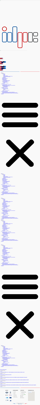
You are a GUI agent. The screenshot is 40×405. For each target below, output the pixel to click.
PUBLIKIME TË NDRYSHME (5, 213)
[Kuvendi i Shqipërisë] (6, 393)
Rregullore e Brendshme (5, 75)
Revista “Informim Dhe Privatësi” (6, 215)
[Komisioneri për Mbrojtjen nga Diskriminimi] (6, 398)
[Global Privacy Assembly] (10, 392)
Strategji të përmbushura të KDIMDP (6, 80)
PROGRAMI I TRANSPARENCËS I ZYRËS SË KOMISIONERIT (8, 217)
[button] (20, 134)
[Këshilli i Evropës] (10, 398)
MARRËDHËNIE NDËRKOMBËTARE (6, 186)
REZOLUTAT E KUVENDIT (5, 78)
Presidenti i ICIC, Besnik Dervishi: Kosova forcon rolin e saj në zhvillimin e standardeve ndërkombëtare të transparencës (13, 377)
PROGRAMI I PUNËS (4, 204)
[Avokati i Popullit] (6, 395)
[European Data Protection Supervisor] (10, 400)
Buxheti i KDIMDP (5, 182)
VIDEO (3, 90)
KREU (2, 173)
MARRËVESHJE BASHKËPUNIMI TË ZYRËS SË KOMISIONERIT (8, 85)
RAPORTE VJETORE (4, 203)
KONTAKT (2, 241)
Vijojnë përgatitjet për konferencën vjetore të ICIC (5, 374)
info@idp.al (22, 395)
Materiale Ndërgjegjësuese (5, 189)
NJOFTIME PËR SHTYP (4, 185)
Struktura (4, 199)
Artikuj (4, 89)
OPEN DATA (2, 93)
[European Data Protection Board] (6, 400)
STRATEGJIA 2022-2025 (4, 205)
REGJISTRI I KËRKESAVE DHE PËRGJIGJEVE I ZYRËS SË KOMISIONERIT (9, 92)
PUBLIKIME (3, 83)
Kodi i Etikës (4, 202)
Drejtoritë (4, 200)
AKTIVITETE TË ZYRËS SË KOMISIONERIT (6, 84)
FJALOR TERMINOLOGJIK (5, 216)
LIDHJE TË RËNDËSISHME (5, 87)
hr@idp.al (22, 396)
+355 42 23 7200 (23, 393)
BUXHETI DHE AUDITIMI (5, 81)
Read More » (1, 373)
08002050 (25, 394)
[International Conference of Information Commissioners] (10, 395)
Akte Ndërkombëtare (5, 187)
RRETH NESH (3, 174)
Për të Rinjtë (4, 214)
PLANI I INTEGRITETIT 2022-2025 (5, 228)
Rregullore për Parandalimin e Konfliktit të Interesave (8, 201)
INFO (1, 184)
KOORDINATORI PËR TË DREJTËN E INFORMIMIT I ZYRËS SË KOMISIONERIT (10, 218)
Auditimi (4, 82)
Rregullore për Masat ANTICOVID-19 (6, 76)
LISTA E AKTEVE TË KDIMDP (5, 183)
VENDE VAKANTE (4, 79)
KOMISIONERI (3, 77)
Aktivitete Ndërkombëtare (5, 86)
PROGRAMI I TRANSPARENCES (4, 91)
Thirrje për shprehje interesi (3, 369)
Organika (4, 175)
